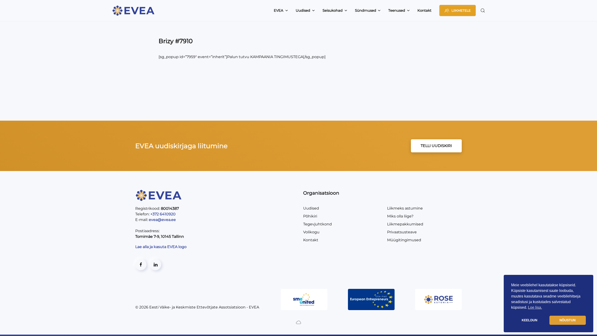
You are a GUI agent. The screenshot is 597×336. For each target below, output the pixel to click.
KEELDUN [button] (529, 320)
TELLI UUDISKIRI (436, 146)
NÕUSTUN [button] (567, 320)
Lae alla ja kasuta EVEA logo (161, 247)
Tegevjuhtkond (317, 224)
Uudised (311, 208)
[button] (482, 10)
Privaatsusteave (402, 232)
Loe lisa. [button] (535, 307)
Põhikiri (310, 216)
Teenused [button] (396, 10)
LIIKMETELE (461, 10)
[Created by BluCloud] (298, 322)
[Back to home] (134, 10)
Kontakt (424, 10)
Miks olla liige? (400, 216)
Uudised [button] (303, 10)
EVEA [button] (278, 10)
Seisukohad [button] (333, 10)
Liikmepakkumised (405, 224)
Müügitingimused (404, 240)
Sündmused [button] (365, 10)
